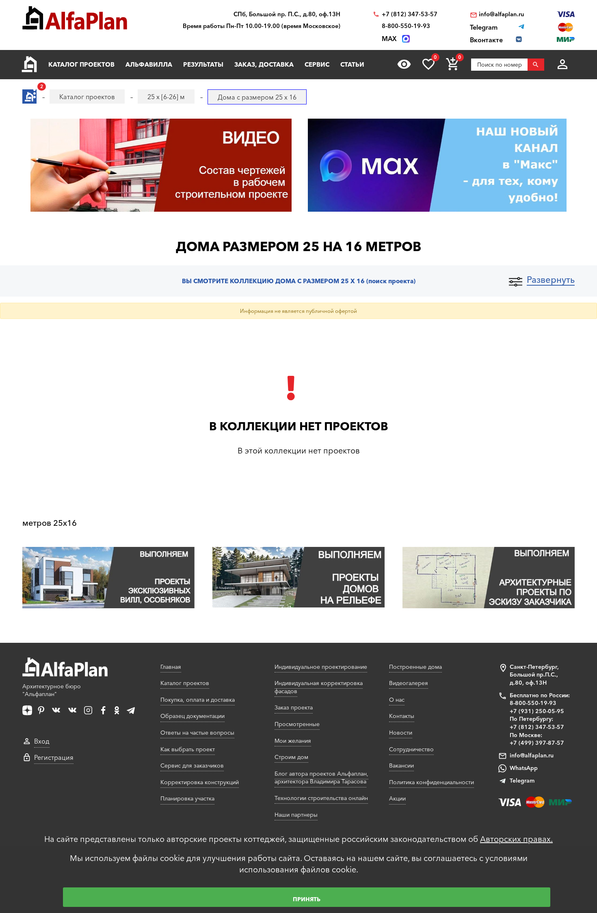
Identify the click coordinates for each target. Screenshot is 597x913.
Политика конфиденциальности (431, 782)
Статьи (352, 64)
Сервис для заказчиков (192, 765)
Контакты (401, 716)
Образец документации (192, 716)
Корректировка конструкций (199, 782)
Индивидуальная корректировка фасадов (319, 687)
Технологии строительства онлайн (321, 798)
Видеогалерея (408, 683)
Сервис (317, 64)
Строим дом (291, 757)
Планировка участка (187, 798)
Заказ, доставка (264, 64)
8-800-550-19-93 (406, 26)
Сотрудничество (411, 749)
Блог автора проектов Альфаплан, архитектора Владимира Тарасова (321, 777)
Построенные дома (415, 666)
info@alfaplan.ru (501, 14)
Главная (170, 666)
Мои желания (293, 740)
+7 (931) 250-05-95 (537, 711)
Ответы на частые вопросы (197, 732)
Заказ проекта (294, 707)
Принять (306, 899)
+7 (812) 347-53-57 (409, 14)
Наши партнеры (296, 814)
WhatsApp (524, 768)
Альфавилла (148, 64)
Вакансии (401, 765)
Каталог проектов (81, 64)
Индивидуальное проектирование (321, 666)
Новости (400, 732)
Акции (397, 798)
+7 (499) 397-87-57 (537, 742)
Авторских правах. (516, 839)
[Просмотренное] (404, 64)
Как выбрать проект (187, 749)
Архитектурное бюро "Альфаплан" (51, 690)
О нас (396, 699)
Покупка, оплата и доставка (197, 699)
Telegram (522, 780)
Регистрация (54, 757)
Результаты (203, 64)
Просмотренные (297, 724)
